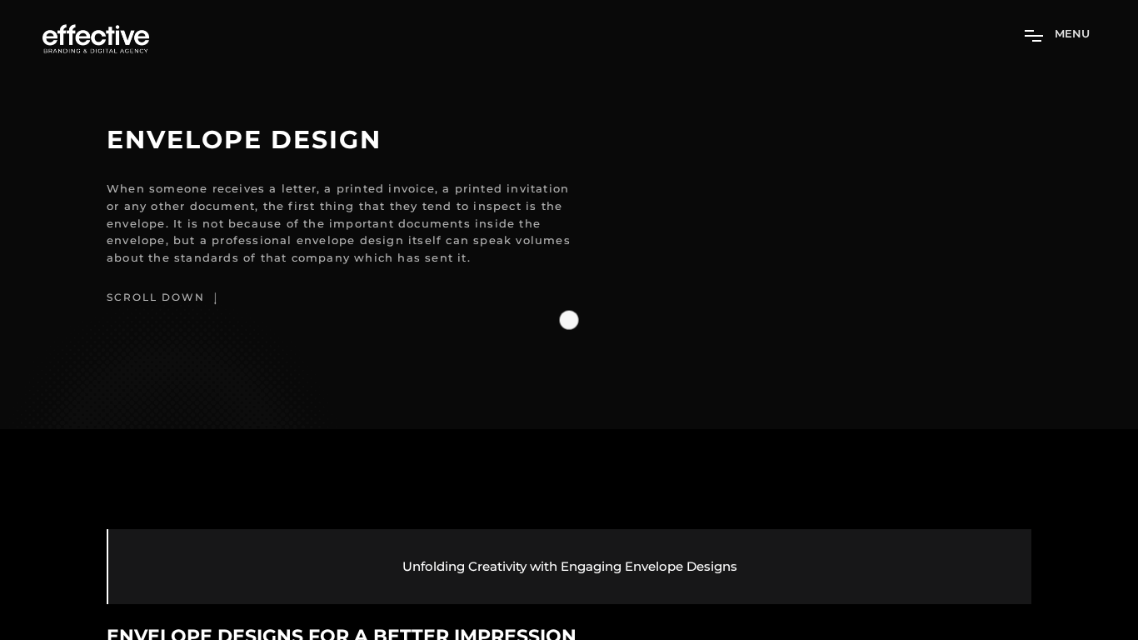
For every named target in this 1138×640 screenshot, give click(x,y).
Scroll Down (158, 297)
